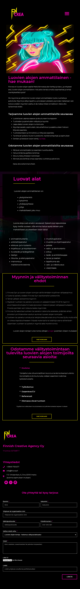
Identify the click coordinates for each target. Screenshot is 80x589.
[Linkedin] (15, 482)
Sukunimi (44, 501)
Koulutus (26, 368)
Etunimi (6, 501)
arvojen (51, 331)
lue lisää (42, 139)
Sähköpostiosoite (9, 521)
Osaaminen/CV (28, 392)
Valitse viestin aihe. (10, 531)
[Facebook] (6, 482)
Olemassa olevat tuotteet (33, 401)
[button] (67, 13)
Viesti (5, 541)
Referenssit (27, 396)
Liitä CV (5, 557)
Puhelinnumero (46, 521)
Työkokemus (27, 387)
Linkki (5, 565)
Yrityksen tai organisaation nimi (14, 511)
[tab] (47, 368)
